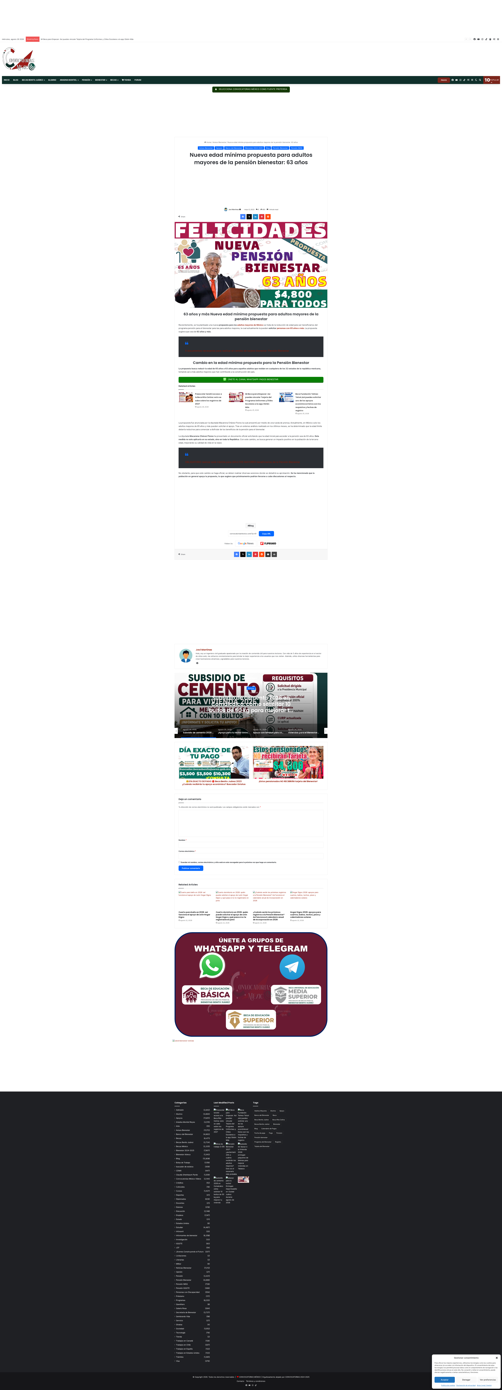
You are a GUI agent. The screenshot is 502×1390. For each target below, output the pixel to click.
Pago (271, 1133)
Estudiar (179, 1227)
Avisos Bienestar (219, 142)
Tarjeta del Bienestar (261, 1146)
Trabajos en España (184, 1349)
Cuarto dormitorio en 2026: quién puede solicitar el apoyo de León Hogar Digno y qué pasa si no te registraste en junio (232, 916)
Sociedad (180, 1329)
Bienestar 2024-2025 (254, 148)
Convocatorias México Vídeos (188, 1179)
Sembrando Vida (183, 1316)
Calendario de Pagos (268, 1129)
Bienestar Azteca (183, 1154)
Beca (274, 1115)
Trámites (179, 1357)
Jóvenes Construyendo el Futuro (190, 1252)
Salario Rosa (181, 1308)
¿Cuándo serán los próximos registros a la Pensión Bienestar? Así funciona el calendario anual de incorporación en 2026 (268, 916)
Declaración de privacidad (466, 1385)
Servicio (179, 1320)
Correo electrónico (187, 851)
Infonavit (180, 1231)
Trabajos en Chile (183, 1345)
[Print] (274, 554)
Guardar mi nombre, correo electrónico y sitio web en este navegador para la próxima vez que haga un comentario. (229, 862)
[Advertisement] (251, 18)
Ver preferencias (488, 1380)
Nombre (183, 840)
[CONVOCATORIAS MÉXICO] (19, 59)
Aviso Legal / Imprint (484, 1385)
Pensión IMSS (296, 148)
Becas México (182, 1146)
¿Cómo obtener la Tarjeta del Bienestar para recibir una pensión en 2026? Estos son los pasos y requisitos (251, 707)
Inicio (7, 80)
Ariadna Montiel (68, 80)
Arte (178, 1126)
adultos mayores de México (250, 325)
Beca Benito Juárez (261, 1120)
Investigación (181, 1239)
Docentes (180, 1203)
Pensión (86, 80)
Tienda (127, 80)
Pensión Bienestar (280, 148)
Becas (113, 80)
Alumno (52, 80)
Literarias (180, 1260)
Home (208, 142)
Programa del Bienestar (262, 1142)
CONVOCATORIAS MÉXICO (250, 1377)
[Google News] (245, 543)
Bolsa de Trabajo (183, 1163)
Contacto (240, 1381)
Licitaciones (181, 1256)
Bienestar (100, 80)
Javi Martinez (234, 209)
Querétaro (180, 1304)
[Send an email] (240, 209)
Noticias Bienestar (183, 1268)
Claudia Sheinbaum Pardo (187, 1175)
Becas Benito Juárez (32, 80)
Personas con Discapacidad (187, 1292)
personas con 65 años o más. (290, 328)
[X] (249, 216)
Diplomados (181, 1199)
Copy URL (266, 534)
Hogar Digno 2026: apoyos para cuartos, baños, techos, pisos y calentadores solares (305, 914)
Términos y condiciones (255, 1381)
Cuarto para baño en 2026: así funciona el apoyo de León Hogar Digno (194, 914)
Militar (178, 1264)
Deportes (180, 1195)
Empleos (179, 1215)
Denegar (466, 1380)
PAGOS (444, 80)
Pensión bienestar (260, 1137)
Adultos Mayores (260, 1111)
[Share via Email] (268, 554)
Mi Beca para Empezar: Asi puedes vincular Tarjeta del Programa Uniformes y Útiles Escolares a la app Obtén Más (259, 401)
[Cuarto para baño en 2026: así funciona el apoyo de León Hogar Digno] (195, 900)
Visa (178, 1361)
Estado (179, 1219)
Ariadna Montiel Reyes (185, 1122)
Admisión (180, 1110)
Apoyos (219, 148)
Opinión (179, 1272)
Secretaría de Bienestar (186, 1312)
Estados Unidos (182, 1223)
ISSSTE (179, 1244)
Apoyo (281, 1111)
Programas (180, 1300)
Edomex (179, 1207)
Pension (279, 1133)
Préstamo (180, 1296)
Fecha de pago (259, 1133)
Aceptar (445, 1380)
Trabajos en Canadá (184, 1341)
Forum (138, 80)
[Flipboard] (268, 544)
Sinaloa (179, 1325)
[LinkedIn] (255, 216)
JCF (177, 1248)
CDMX (178, 1171)
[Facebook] (243, 216)
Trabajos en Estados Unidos (187, 1353)
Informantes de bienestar (186, 1235)
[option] (251, 705)
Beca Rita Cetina (278, 1120)
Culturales (180, 1187)
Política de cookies (448, 1385)
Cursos (179, 1191)
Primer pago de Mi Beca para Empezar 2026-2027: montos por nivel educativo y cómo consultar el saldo (83, 39)
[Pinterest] (261, 216)
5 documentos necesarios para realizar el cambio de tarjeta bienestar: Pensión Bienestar (237, 350)
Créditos (179, 1183)
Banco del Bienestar (234, 148)
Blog (15, 80)
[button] (496, 1358)
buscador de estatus (184, 1167)
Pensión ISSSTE (183, 1288)
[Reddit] (268, 216)
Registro (278, 1142)
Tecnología (180, 1333)
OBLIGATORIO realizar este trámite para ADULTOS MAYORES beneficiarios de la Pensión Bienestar (242, 462)
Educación (180, 1211)
